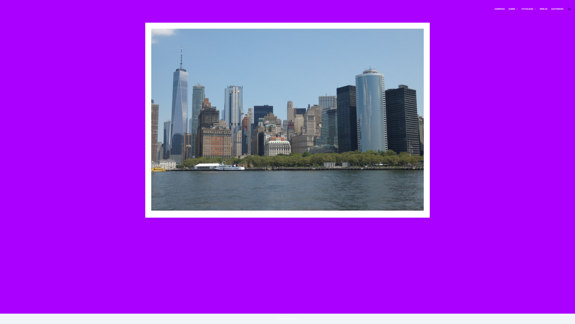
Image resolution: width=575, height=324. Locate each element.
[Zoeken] (569, 9)
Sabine (512, 9)
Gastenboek (557, 9)
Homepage (500, 9)
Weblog (543, 9)
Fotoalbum (527, 9)
